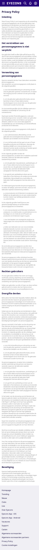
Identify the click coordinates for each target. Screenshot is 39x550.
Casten (4, 529)
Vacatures (6, 521)
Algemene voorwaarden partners (15, 537)
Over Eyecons (7, 510)
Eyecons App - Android (11, 518)
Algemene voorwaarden (11, 533)
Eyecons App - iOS (9, 514)
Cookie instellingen (9, 545)
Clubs (4, 502)
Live (3, 506)
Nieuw (4, 498)
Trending (5, 494)
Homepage (6, 490)
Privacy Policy (7, 541)
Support (5, 525)
